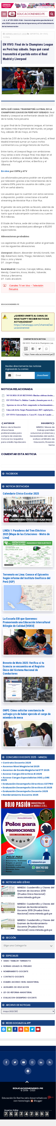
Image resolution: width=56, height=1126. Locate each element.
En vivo (5, 171)
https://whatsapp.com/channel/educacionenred (33, 326)
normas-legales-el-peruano (17, 966)
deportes (34, 33)
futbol (6, 37)
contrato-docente (13, 976)
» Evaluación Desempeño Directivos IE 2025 (26, 787)
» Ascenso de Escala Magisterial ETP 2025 (25, 770)
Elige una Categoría (15, 945)
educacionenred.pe (31, 14)
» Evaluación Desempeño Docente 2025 (24, 791)
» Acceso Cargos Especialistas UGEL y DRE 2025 (25, 779)
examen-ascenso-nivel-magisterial (21, 982)
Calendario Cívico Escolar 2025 (21, 493)
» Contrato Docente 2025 (16, 762)
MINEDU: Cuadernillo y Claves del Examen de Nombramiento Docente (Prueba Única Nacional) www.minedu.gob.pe (35, 925)
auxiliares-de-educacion (16, 987)
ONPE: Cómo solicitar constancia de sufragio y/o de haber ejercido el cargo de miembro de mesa (27, 714)
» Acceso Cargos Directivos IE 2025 (21, 773)
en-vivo (44, 33)
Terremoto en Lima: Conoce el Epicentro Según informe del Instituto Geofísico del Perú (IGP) (26, 578)
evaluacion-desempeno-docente (20, 997)
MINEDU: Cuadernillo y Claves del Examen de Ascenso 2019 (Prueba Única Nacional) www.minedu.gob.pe (35, 892)
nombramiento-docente (15, 971)
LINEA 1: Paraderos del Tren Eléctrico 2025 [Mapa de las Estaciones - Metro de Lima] (26, 534)
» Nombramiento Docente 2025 (19, 794)
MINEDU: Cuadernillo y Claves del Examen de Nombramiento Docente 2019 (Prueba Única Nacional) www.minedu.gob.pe (35, 908)
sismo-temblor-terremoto (17, 961)
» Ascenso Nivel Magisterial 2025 (20, 766)
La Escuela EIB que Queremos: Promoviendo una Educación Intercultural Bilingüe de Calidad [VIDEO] (26, 622)
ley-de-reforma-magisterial (17, 992)
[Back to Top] (27, 1081)
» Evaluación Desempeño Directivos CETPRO (27, 783)
